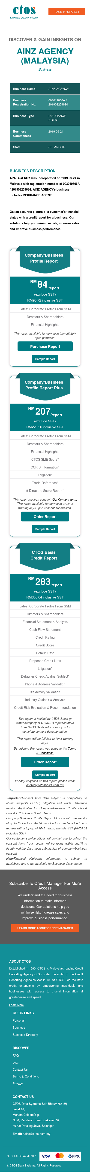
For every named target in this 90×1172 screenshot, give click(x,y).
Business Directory (25, 1034)
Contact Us (20, 1069)
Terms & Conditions (26, 1076)
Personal (18, 1020)
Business (19, 1027)
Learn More (16, 1005)
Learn (16, 1062)
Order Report (45, 516)
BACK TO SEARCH (66, 12)
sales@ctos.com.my (37, 1133)
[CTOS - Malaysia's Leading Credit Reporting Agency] (26, 11)
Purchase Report (45, 346)
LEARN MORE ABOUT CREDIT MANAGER (45, 928)
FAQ (16, 1055)
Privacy (18, 1083)
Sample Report (45, 359)
